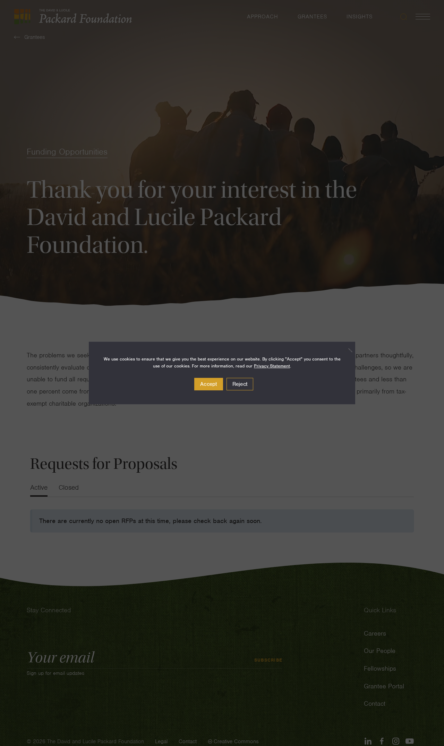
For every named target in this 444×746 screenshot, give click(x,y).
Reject (240, 384)
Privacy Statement (272, 366)
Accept (208, 384)
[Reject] (346, 350)
